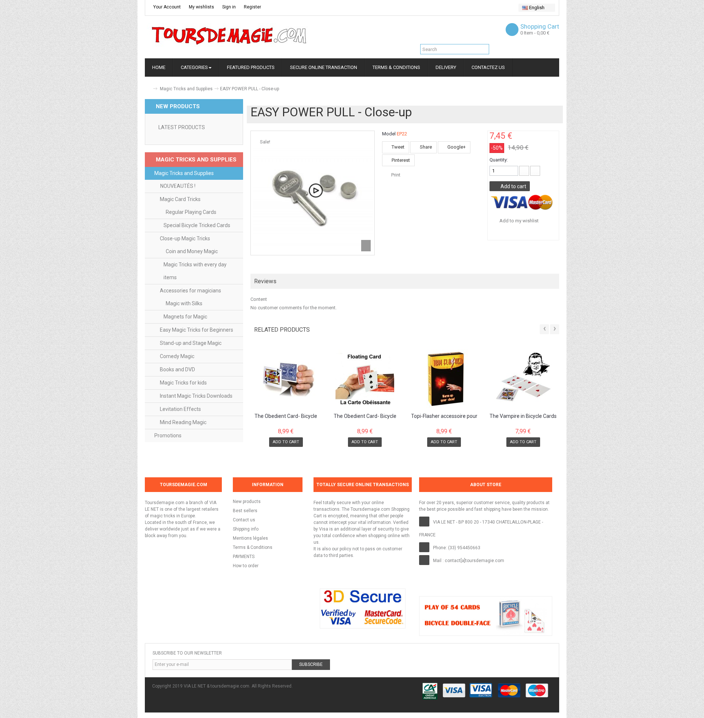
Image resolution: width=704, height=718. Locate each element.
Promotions (168, 435)
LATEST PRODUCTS (181, 127)
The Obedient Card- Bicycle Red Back (365, 416)
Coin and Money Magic (192, 251)
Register (252, 7)
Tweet (397, 147)
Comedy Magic (177, 356)
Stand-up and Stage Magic (190, 343)
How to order (245, 565)
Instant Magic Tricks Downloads (196, 396)
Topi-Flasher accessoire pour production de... (444, 416)
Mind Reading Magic (183, 422)
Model (389, 133)
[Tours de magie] (229, 35)
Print (395, 175)
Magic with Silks (184, 303)
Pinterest (400, 160)
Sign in (228, 7)
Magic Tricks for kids (183, 383)
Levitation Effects (180, 409)
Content (258, 299)
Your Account (166, 7)
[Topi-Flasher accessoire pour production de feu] (444, 378)
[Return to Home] (147, 88)
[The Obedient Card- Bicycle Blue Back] (286, 378)
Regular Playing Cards (191, 212)
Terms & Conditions (252, 547)
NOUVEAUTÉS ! (177, 186)
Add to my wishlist (518, 220)
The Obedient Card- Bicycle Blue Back (285, 416)
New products (247, 501)
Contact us (244, 519)
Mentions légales (250, 538)
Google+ (456, 147)
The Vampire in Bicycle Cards (523, 416)
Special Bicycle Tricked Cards (197, 225)
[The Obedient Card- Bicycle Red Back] (365, 378)
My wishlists (201, 7)
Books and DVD (177, 369)
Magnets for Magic (185, 317)
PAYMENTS (243, 556)
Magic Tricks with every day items (195, 271)
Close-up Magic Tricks (185, 238)
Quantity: (498, 160)
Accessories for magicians (190, 291)
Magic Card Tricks (180, 199)
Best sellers (245, 510)
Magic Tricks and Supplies (186, 88)
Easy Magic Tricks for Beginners (196, 330)
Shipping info (245, 529)
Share (425, 147)
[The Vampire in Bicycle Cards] (523, 378)
